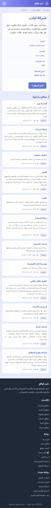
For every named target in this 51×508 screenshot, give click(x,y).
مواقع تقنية (44, 423)
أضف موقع (44, 448)
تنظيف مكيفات (40, 155)
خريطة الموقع (43, 465)
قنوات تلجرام (44, 477)
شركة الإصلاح (41, 218)
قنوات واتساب (43, 482)
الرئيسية (46, 10)
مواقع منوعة (44, 427)
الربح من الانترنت (39, 306)
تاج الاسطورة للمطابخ (38, 352)
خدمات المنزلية (40, 244)
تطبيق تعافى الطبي (38, 281)
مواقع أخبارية (44, 410)
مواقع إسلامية (43, 405)
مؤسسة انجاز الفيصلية (37, 264)
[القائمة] (4, 3)
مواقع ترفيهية (43, 414)
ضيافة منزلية (44, 486)
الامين (44, 172)
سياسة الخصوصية (41, 461)
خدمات (43, 120)
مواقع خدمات (35, 10)
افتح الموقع (38, 85)
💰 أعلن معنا (43, 452)
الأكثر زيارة (45, 443)
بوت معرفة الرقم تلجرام (40, 495)
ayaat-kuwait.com (37, 45)
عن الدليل (45, 457)
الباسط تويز (42, 103)
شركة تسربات (41, 129)
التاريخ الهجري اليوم (41, 490)
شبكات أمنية (41, 326)
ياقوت (44, 198)
